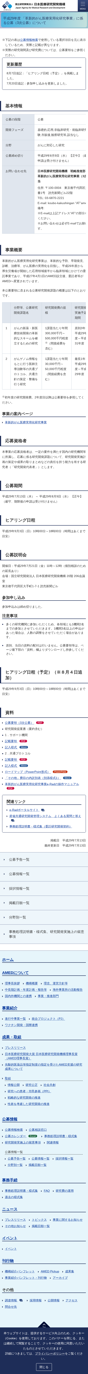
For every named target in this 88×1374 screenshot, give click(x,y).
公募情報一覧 (41, 1158)
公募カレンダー (20, 1136)
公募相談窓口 (38, 1129)
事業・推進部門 (48, 996)
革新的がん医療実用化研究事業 (26, 422)
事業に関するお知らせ (68, 1219)
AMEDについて (15, 973)
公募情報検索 (29, 39)
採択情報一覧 (64, 1158)
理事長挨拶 (12, 983)
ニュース (10, 1209)
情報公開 (14, 1085)
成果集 (69, 1271)
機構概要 (32, 983)
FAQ (47, 1190)
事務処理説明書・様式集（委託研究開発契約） (40, 826)
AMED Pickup (50, 1271)
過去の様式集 (14, 1197)
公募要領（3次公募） (23, 722)
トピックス (39, 1219)
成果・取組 (11, 1037)
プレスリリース (15, 1047)
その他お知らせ (15, 1226)
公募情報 (10, 1119)
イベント (10, 1238)
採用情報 (36, 1300)
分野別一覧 (15, 1165)
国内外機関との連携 (18, 996)
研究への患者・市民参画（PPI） (29, 1091)
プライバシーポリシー (50, 1353)
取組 (8, 1078)
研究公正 (32, 1085)
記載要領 (15, 741)
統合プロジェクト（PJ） (48, 1018)
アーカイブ (60, 1277)
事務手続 (10, 1180)
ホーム (8, 959)
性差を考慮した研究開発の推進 (29, 1104)
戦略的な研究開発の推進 (24, 1097)
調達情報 (11, 1300)
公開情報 (54, 1300)
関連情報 (53, 1142)
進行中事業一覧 (15, 1018)
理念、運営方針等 (56, 983)
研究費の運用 (65, 1190)
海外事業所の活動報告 (68, 989)
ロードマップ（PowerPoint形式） (35, 771)
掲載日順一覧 (38, 1165)
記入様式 (15, 747)
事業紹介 (10, 1008)
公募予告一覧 (17, 1158)
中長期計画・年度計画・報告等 (26, 989)
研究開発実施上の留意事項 (23, 1142)
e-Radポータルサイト (24, 810)
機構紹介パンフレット (20, 1271)
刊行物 (8, 1261)
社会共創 (50, 1085)
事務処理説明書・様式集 (60, 1136)
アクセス (72, 1300)
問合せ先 (11, 1306)
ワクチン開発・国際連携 (21, 1025)
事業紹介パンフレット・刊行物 (26, 1277)
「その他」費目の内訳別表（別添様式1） (37, 778)
